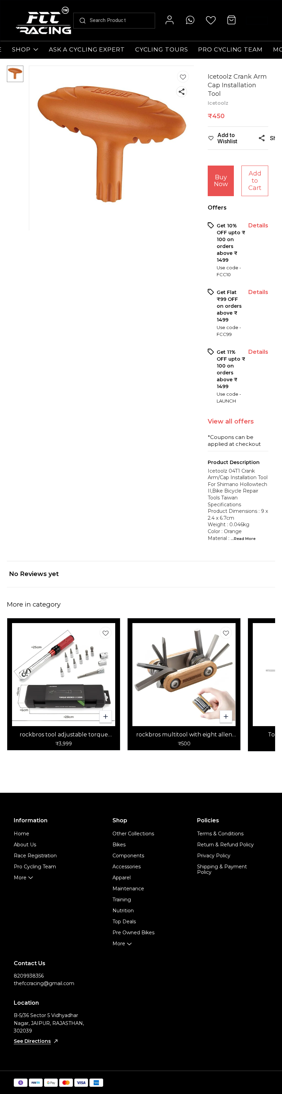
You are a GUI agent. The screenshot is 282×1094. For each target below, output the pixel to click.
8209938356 (29, 976)
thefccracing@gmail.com (44, 983)
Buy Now (221, 180)
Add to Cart (254, 180)
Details (258, 225)
